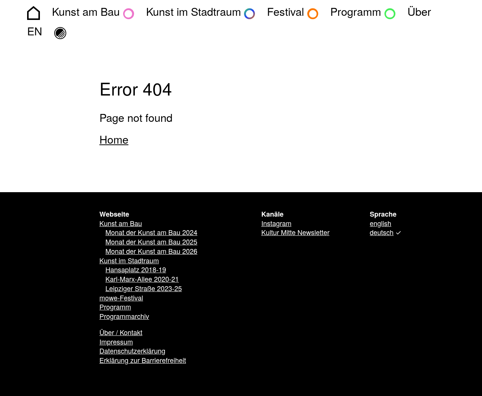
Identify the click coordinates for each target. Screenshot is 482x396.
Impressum (116, 342)
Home (113, 140)
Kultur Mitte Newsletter (295, 233)
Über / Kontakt (120, 333)
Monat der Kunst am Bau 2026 (151, 252)
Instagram (276, 224)
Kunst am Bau (120, 224)
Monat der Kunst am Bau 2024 (151, 233)
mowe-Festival (121, 298)
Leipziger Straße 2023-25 (143, 289)
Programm (115, 307)
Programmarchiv (124, 317)
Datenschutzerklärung (132, 351)
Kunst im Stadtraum (129, 261)
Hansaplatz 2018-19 (135, 270)
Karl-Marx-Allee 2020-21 (142, 279)
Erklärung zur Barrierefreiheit (142, 361)
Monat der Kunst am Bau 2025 (151, 242)
